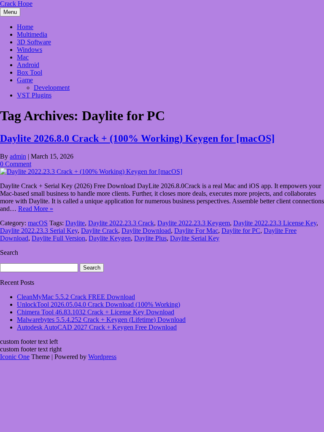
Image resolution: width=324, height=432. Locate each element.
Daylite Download (146, 230)
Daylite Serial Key (194, 238)
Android (28, 64)
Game (25, 80)
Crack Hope (16, 3)
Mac (23, 57)
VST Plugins (34, 95)
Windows (29, 49)
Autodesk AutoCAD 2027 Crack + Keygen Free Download (97, 327)
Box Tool (29, 72)
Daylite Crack (99, 230)
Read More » (35, 208)
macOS (38, 223)
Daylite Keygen (110, 238)
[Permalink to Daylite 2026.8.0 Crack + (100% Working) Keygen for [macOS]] (91, 171)
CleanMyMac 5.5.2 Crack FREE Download (76, 296)
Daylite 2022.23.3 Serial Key (39, 230)
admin (18, 156)
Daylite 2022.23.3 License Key (274, 223)
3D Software (34, 42)
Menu (10, 12)
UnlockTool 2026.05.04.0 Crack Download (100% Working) (98, 304)
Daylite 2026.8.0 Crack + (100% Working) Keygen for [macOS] (137, 138)
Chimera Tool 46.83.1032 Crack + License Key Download (95, 312)
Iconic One (15, 356)
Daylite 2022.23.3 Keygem (193, 223)
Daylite (75, 223)
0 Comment (15, 163)
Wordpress (102, 356)
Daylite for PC (240, 230)
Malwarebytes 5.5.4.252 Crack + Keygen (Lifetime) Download (101, 319)
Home (25, 26)
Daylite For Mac (196, 230)
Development (52, 87)
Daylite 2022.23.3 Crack (121, 223)
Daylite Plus (150, 238)
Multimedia (32, 34)
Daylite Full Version (58, 238)
